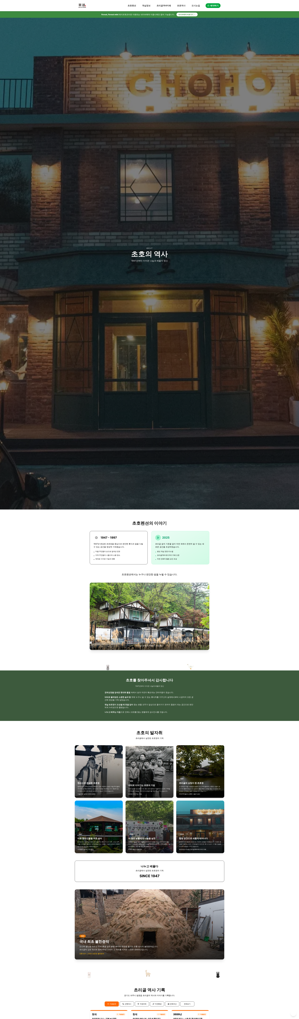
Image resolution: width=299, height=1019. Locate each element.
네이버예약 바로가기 (185, 14)
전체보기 (187, 1004)
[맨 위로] (293, 1013)
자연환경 (158, 1004)
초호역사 (181, 5)
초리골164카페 (164, 5)
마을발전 (113, 1004)
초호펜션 (132, 5)
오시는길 (196, 5)
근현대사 (128, 1004)
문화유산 (173, 1004)
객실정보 (146, 5)
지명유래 (143, 1004)
